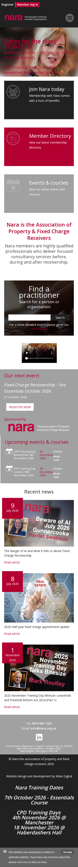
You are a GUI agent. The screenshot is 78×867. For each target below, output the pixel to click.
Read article (39, 537)
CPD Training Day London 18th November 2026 (25, 472)
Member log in (27, 4)
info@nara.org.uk (43, 728)
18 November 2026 (46, 472)
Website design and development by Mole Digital (39, 776)
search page (39, 328)
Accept (67, 852)
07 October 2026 (15, 397)
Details (57, 451)
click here (23, 862)
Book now (56, 458)
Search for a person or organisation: (39, 304)
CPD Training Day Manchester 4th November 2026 (25, 455)
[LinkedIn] (39, 739)
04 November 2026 (46, 455)
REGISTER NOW (20, 407)
